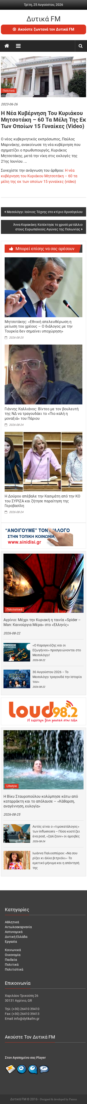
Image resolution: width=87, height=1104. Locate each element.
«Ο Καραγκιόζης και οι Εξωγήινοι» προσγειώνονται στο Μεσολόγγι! (56, 650)
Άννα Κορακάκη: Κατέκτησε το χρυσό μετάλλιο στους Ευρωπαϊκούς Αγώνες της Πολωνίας (48, 227)
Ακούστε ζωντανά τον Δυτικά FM (46, 29)
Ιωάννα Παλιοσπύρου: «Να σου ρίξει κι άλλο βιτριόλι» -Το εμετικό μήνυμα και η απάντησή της (55, 860)
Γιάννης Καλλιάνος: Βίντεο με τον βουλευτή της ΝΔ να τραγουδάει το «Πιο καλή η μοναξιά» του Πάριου (42, 414)
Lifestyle (11, 786)
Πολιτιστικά (14, 609)
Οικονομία (12, 955)
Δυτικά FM (43, 19)
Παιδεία (11, 960)
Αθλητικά (12, 922)
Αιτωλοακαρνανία (18, 927)
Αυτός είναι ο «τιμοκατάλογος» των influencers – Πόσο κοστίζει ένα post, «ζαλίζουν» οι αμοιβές (56, 831)
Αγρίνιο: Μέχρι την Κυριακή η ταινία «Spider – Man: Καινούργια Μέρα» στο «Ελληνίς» (42, 622)
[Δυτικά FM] (7, 46)
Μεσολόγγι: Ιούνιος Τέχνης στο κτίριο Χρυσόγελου (45, 212)
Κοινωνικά (13, 950)
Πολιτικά (9, 90)
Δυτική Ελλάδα (16, 937)
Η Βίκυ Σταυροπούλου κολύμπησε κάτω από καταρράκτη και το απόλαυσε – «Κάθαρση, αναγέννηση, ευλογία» (40, 801)
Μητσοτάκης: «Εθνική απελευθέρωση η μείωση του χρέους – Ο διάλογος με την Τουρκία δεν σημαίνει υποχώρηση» (39, 327)
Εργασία (11, 941)
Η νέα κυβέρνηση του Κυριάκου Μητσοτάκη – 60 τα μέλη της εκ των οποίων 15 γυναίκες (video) (39, 176)
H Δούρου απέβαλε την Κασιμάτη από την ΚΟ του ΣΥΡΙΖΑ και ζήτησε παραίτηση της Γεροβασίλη (42, 501)
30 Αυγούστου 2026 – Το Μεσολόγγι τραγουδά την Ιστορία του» (57, 677)
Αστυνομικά (14, 932)
